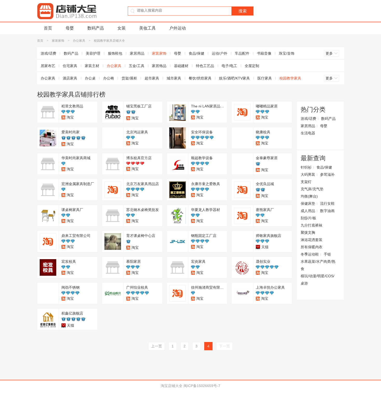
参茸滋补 (327, 174)
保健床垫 (308, 203)
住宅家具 (70, 66)
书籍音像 (264, 53)
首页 (48, 28)
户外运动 (177, 28)
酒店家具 (70, 78)
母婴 (70, 28)
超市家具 (152, 78)
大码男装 (308, 174)
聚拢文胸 (308, 232)
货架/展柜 (129, 78)
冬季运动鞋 (310, 254)
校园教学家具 (290, 78)
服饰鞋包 (115, 53)
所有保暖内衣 (311, 247)
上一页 (156, 346)
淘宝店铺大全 (171, 386)
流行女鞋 (327, 203)
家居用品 (137, 53)
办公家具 (79, 40)
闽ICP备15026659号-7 (202, 386)
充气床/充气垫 (312, 189)
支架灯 (306, 182)
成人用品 (308, 211)
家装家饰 (58, 40)
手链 (327, 254)
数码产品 (95, 28)
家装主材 (92, 66)
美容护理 (93, 53)
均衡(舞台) (309, 196)
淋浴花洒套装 (311, 240)
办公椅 (108, 78)
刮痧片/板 (308, 218)
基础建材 (181, 66)
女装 (121, 28)
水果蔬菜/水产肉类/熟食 (318, 265)
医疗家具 (264, 78)
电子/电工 (229, 66)
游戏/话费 (48, 53)
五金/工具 (136, 66)
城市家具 (174, 78)
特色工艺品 (205, 66)
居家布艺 (48, 66)
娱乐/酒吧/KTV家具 (234, 78)
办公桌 (90, 78)
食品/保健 (196, 53)
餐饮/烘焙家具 (200, 78)
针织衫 (306, 167)
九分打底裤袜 (311, 225)
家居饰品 (159, 66)
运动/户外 (219, 53)
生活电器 (308, 133)
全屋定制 (252, 66)
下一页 (224, 346)
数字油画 (327, 211)
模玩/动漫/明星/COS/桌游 (317, 279)
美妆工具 (147, 28)
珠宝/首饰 (286, 53)
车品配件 (242, 53)
